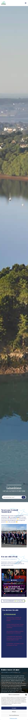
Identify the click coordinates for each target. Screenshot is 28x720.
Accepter (14, 708)
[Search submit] (24, 497)
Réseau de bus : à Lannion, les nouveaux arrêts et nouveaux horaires (14, 619)
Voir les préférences (14, 715)
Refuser (14, 711)
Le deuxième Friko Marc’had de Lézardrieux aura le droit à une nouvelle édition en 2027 (14, 638)
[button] (26, 694)
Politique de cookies (13, 718)
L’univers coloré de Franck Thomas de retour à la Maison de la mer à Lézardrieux (15, 626)
